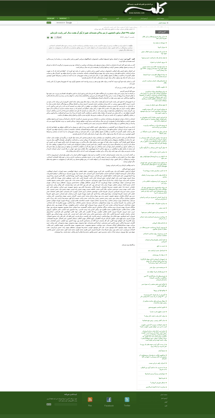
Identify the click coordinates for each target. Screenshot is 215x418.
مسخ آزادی (161, 351)
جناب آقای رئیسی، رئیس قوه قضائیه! (153, 320)
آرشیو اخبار (143, 18)
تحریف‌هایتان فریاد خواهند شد (156, 272)
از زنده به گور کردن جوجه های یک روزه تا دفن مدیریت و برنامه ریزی (153, 345)
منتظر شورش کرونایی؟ (157, 382)
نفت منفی (162, 208)
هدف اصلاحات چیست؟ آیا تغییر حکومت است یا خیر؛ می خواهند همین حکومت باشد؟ (153, 325)
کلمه (117, 18)
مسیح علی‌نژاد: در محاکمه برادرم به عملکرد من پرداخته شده (155, 126)
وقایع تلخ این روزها (159, 290)
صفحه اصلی (160, 18)
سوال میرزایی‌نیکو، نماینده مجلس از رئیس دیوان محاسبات (155, 302)
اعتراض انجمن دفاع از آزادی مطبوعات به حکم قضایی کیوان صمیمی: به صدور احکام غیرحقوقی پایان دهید (153, 119)
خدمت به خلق (161, 246)
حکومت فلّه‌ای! (160, 87)
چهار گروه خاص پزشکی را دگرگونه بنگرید (152, 147)
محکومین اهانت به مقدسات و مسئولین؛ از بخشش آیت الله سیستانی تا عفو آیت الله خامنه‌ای (153, 357)
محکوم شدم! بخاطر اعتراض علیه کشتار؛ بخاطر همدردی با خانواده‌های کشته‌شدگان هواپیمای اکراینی (153, 164)
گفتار (129, 18)
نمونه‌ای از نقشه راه (159, 43)
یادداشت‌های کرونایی (158, 223)
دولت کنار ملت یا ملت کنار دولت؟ (154, 316)
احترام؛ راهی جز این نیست (157, 363)
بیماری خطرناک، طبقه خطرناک (155, 203)
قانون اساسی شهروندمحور (156, 307)
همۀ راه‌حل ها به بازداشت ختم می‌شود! (153, 58)
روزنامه (105, 18)
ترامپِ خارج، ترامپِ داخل (157, 152)
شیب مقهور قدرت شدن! (157, 311)
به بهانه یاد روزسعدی (159, 255)
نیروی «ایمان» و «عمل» (157, 62)
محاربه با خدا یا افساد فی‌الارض (155, 387)
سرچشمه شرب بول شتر (157, 267)
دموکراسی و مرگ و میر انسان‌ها (155, 374)
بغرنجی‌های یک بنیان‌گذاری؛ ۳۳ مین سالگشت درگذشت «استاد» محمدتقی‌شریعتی (155, 278)
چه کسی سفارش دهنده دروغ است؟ (154, 171)
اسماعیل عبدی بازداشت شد (156, 250)
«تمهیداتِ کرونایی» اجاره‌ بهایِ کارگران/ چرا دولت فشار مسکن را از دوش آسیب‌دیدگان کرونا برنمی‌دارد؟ (154, 261)
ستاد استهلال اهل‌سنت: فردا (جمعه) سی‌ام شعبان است (155, 75)
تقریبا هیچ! (162, 378)
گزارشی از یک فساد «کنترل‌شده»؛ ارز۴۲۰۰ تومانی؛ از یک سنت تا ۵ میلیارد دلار (153, 295)
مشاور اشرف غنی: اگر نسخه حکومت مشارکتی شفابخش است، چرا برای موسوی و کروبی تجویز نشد (153, 111)
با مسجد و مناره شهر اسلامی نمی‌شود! (153, 212)
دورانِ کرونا (161, 47)
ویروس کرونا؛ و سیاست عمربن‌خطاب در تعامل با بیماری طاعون (153, 228)
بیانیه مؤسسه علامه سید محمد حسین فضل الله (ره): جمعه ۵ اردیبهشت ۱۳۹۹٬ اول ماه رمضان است (153, 68)
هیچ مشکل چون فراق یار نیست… (154, 105)
